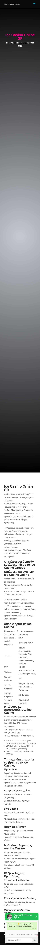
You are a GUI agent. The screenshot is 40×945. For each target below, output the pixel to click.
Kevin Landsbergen (19, 43)
